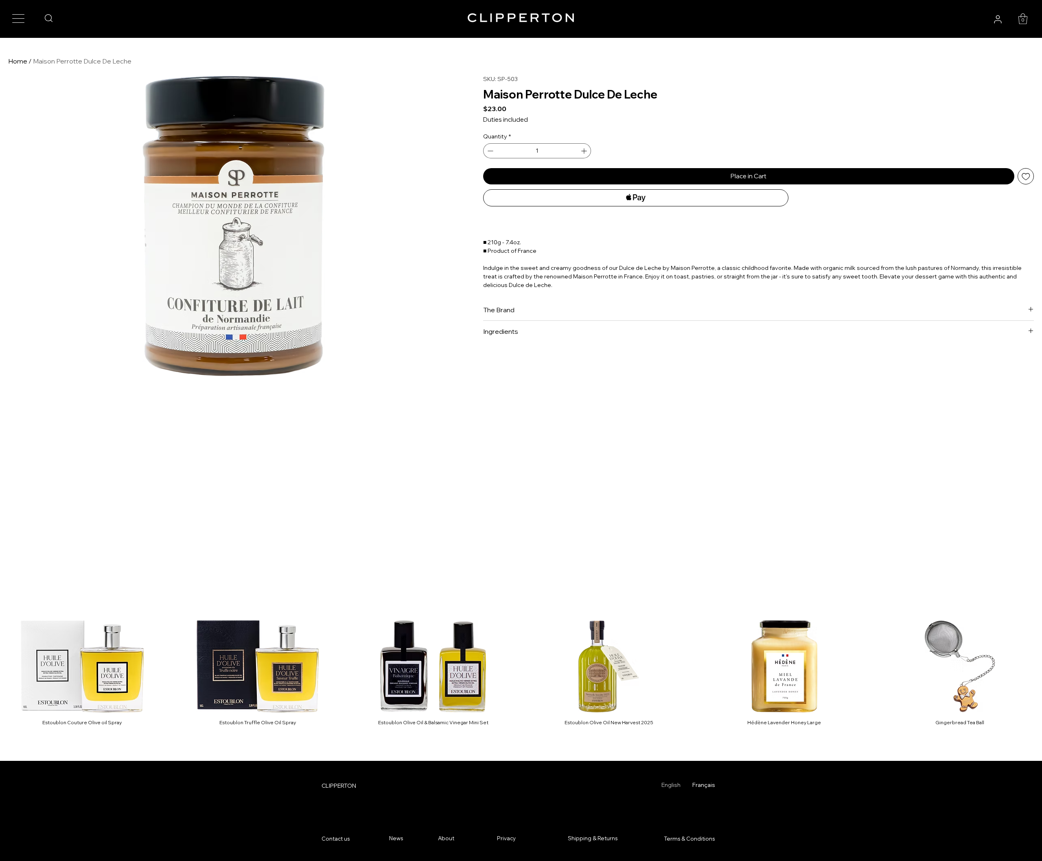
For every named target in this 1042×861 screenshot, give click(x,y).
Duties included (505, 119)
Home (17, 61)
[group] (521, 673)
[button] (1022, 18)
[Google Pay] (635, 219)
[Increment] (585, 151)
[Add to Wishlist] (1026, 176)
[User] (997, 19)
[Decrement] (489, 151)
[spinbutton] (537, 151)
